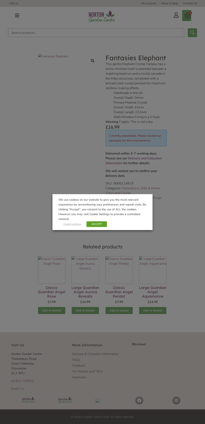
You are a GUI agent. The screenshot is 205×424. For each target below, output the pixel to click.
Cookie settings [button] (72, 224)
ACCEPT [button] (96, 224)
